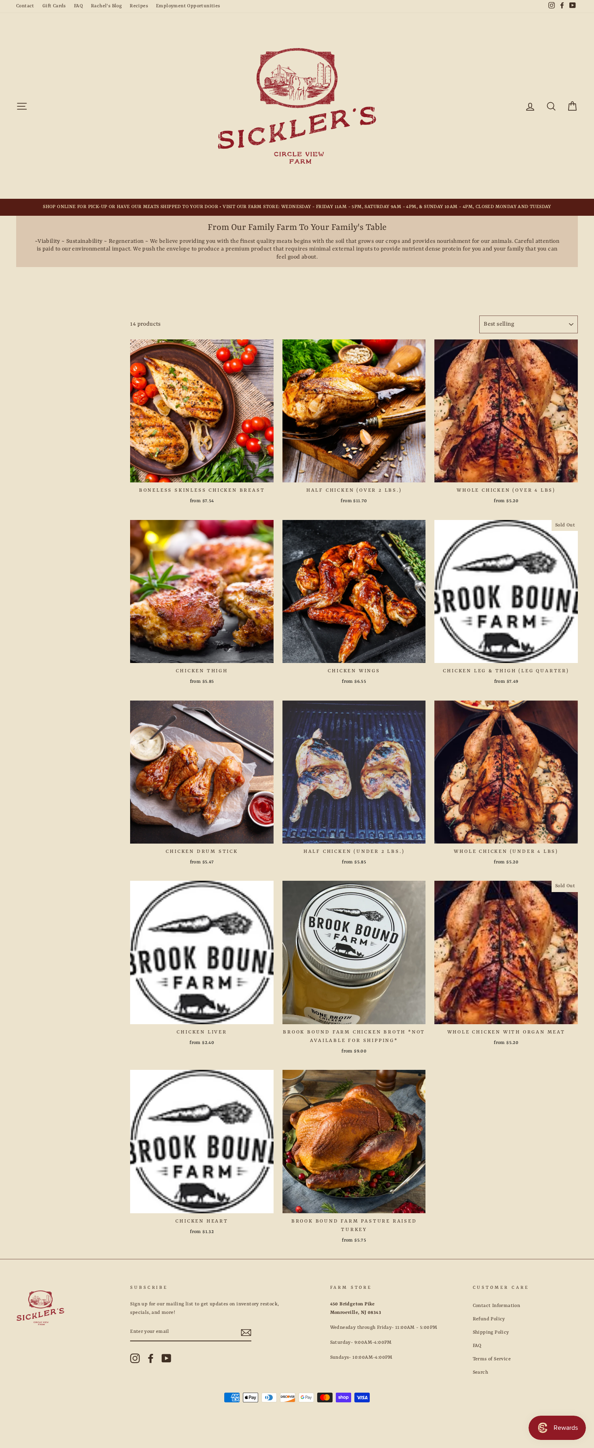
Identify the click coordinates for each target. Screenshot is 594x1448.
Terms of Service (492, 1359)
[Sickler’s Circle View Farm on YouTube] (166, 1358)
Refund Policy (489, 1319)
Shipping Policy (491, 1332)
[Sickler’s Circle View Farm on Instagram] (135, 1358)
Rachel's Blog (106, 6)
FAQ (78, 6)
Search (480, 1372)
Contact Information (496, 1306)
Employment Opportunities (188, 6)
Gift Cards (54, 6)
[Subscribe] (246, 1332)
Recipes (139, 6)
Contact (25, 6)
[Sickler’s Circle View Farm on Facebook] (151, 1358)
